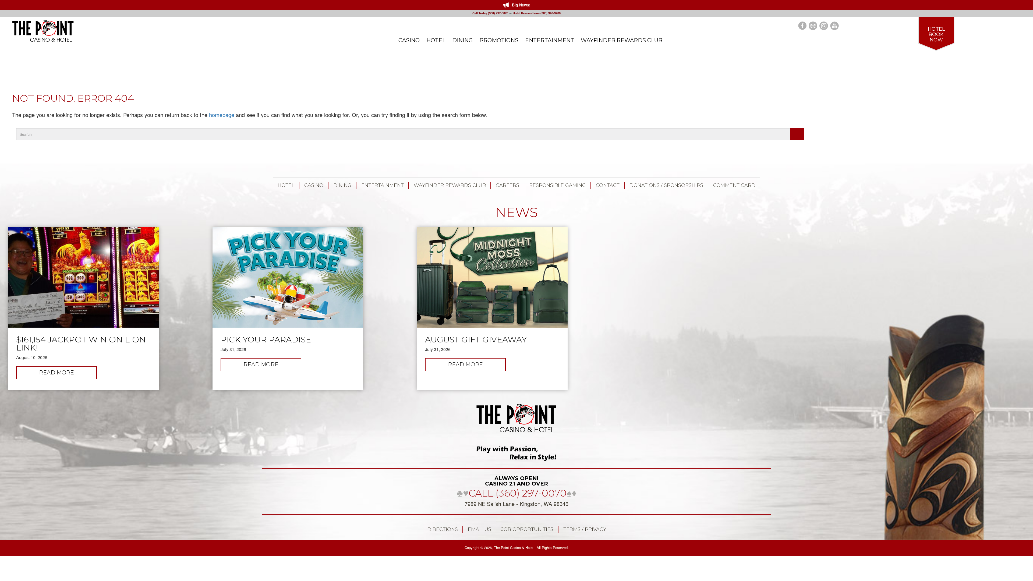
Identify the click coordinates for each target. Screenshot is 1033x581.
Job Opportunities (527, 529)
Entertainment (382, 185)
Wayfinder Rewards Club (450, 185)
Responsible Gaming (557, 185)
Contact (608, 185)
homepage (221, 115)
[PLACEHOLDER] (797, 134)
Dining (342, 185)
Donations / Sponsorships (666, 185)
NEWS (516, 212)
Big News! (521, 5)
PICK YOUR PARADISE (266, 340)
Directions (442, 529)
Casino (313, 185)
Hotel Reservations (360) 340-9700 (537, 13)
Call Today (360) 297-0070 (490, 13)
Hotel (286, 185)
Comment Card (734, 185)
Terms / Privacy (584, 529)
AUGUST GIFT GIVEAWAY (476, 340)
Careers (507, 185)
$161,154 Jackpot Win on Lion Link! (81, 344)
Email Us (479, 529)
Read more (68, 374)
